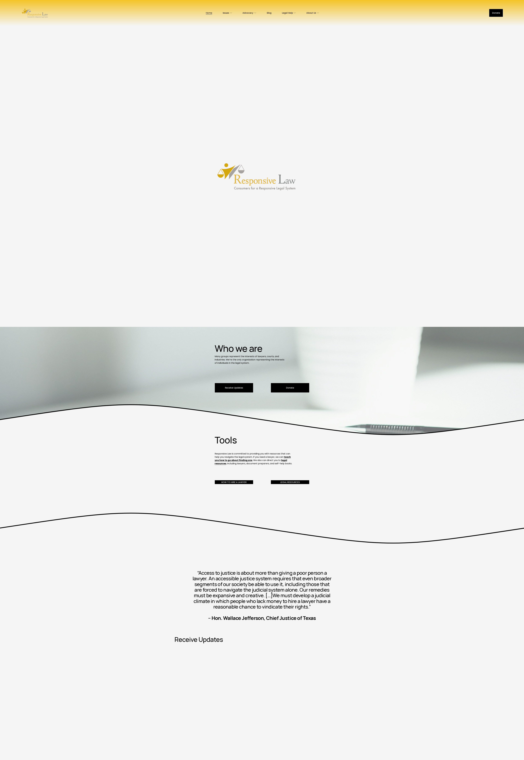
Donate (496, 12)
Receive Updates (234, 387)
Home (209, 12)
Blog (269, 12)
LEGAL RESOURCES (290, 482)
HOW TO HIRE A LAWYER (234, 482)
